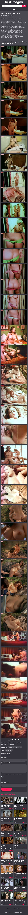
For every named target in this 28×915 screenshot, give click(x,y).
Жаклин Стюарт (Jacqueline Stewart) (19, 901)
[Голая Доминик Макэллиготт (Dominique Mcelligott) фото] (7, 840)
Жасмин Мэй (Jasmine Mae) (20, 874)
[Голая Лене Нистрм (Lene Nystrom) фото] (20, 800)
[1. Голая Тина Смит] (14, 54)
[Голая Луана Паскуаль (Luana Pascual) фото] (7, 882)
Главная (8, 909)
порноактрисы (9, 750)
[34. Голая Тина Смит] (14, 638)
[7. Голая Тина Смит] (14, 162)
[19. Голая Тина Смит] (14, 355)
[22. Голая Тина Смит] (14, 415)
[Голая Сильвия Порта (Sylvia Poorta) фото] (7, 869)
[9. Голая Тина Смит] (14, 194)
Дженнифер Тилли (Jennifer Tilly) (19, 861)
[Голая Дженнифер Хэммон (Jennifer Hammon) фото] (7, 827)
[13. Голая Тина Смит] (14, 256)
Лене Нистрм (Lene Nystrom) (19, 806)
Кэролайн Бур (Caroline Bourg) (18, 832)
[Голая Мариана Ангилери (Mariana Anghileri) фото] (7, 800)
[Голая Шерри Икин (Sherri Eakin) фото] (20, 813)
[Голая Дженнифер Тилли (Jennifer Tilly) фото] (20, 855)
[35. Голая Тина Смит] (14, 654)
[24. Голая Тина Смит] (14, 454)
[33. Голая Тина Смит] (14, 622)
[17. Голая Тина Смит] (14, 317)
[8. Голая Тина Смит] (14, 179)
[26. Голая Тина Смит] (14, 494)
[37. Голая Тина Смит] (14, 684)
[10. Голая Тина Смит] (14, 210)
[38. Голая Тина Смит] (14, 700)
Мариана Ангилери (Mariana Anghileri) (6, 806)
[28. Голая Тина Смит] (14, 531)
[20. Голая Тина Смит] (14, 375)
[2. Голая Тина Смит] (14, 72)
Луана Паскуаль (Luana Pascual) (5, 888)
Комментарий (5, 762)
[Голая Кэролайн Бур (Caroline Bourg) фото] (20, 827)
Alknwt (16, 845)
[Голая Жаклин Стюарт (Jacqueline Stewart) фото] (20, 896)
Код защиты (4, 782)
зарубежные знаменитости (15, 747)
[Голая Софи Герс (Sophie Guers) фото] (7, 896)
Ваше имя (3, 757)
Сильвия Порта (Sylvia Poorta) (7, 874)
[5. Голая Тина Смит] (14, 126)
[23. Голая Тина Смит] (14, 434)
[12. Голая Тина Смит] (14, 240)
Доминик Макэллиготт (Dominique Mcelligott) (7, 847)
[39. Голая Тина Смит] (14, 715)
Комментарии (5, 753)
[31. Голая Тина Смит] (14, 586)
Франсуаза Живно (6, 818)
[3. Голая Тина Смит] (14, 90)
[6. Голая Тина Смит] (14, 144)
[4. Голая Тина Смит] (14, 108)
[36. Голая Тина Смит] (14, 669)
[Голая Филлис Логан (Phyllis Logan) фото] (20, 882)
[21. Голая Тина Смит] (14, 395)
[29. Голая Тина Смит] (14, 549)
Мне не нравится (11, 740)
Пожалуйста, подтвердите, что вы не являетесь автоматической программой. (12, 775)
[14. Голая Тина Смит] (14, 271)
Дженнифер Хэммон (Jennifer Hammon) (6, 832)
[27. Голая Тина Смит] (14, 513)
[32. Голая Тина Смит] (14, 604)
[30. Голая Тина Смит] (14, 568)
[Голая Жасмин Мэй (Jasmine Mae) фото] (20, 869)
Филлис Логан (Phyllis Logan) (20, 888)
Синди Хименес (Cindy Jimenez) (7, 861)
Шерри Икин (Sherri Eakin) (19, 819)
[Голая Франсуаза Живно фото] (7, 813)
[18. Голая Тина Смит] (14, 335)
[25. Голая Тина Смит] (14, 474)
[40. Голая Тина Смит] (14, 730)
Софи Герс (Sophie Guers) (6, 901)
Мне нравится (9, 740)
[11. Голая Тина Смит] (14, 225)
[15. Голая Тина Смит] (14, 286)
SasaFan (11, 912)
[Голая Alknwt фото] (20, 840)
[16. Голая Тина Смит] (14, 302)
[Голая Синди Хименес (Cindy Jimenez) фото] (7, 855)
